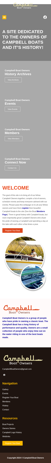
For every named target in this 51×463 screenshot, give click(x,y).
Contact (5, 410)
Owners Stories (8, 428)
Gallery (5, 389)
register (25, 208)
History (5, 406)
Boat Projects (8, 424)
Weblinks (6, 436)
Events (5, 393)
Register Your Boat (10, 398)
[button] (4, 17)
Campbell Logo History (12, 432)
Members (6, 402)
